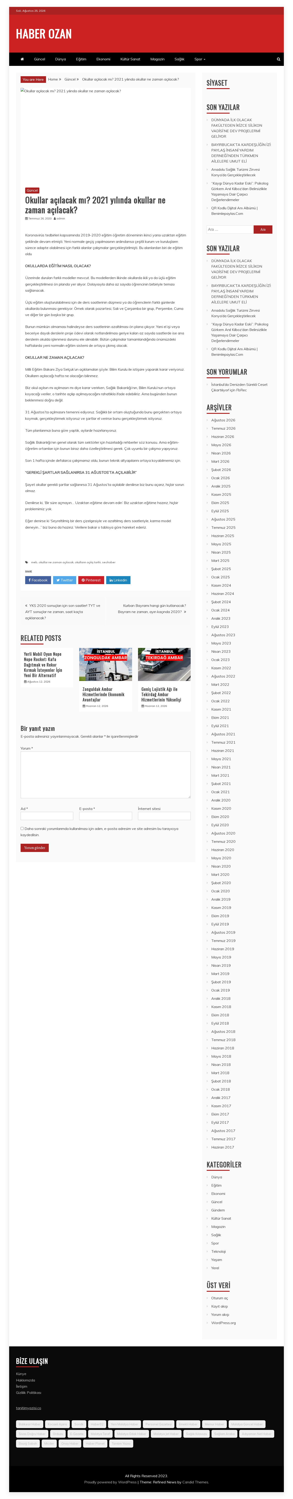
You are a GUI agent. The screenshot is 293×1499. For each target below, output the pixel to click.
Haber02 (97, 1424)
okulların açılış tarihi (88, 562)
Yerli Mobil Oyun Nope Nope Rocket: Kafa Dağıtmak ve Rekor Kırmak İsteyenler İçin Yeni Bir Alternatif (43, 664)
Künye (21, 1373)
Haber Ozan (44, 33)
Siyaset (217, 82)
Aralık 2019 (221, 899)
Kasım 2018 (221, 1006)
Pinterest (93, 580)
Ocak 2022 (220, 701)
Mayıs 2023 (221, 643)
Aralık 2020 (221, 800)
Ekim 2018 (220, 1015)
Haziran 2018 (222, 1048)
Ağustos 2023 (223, 635)
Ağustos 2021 (223, 734)
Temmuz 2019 (223, 940)
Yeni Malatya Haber (124, 1424)
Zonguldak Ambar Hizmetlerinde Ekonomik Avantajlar (104, 694)
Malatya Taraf (100, 1434)
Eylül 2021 (220, 725)
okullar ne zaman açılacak (56, 562)
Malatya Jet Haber (166, 1434)
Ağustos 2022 (223, 676)
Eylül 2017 (220, 1122)
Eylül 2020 (220, 825)
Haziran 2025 (222, 535)
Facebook (39, 580)
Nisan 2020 (221, 866)
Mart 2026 (220, 461)
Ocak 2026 (220, 478)
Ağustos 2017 (223, 1130)
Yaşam (216, 1259)
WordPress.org (223, 1322)
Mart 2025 (220, 560)
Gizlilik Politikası (28, 1392)
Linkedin (120, 580)
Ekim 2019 (220, 915)
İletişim (21, 1386)
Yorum (27, 748)
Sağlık (179, 59)
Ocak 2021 (220, 792)
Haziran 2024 (222, 593)
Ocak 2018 (220, 1089)
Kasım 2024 (221, 585)
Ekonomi (103, 59)
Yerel (215, 1268)
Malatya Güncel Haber (247, 1424)
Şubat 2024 (221, 602)
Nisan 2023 (221, 651)
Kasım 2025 (221, 494)
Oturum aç (219, 1298)
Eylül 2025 (220, 511)
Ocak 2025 (220, 577)
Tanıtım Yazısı (121, 1443)
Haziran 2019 (222, 949)
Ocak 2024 (220, 610)
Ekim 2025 (220, 502)
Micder (49, 1443)
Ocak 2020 (220, 891)
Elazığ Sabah (28, 1443)
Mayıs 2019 (221, 957)
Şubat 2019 (221, 982)
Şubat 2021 (221, 783)
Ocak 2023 (220, 659)
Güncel (39, 59)
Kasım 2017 (221, 1106)
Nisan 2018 (221, 1064)
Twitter (66, 580)
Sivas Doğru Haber (32, 1434)
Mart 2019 (220, 973)
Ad (24, 808)
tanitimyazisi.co (28, 1408)
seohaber (108, 562)
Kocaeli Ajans (57, 1424)
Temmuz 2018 (223, 1039)
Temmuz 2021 (223, 742)
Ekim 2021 (220, 717)
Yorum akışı (220, 1314)
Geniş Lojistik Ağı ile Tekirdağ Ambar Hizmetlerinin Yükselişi (161, 694)
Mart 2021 (220, 775)
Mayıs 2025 (221, 544)
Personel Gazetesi (159, 1424)
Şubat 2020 (221, 882)
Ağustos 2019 (223, 932)
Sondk (79, 1424)
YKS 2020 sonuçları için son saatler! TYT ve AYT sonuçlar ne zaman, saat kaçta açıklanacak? (62, 611)
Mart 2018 (220, 1072)
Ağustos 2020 (223, 833)
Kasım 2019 (221, 907)
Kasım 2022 (221, 668)
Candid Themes (195, 1482)
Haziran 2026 (222, 436)
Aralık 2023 (221, 618)
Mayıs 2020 (221, 858)
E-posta (87, 808)
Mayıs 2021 (221, 759)
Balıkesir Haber (30, 1424)
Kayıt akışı (219, 1306)
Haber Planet (95, 1443)
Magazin (157, 59)
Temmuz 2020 (223, 841)
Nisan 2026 (221, 453)
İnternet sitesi (149, 808)
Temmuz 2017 (223, 1139)
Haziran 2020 (222, 849)
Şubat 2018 (221, 1081)
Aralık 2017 (221, 1097)
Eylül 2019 (220, 924)
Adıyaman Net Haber (256, 1434)
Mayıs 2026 (221, 445)
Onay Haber (70, 1443)
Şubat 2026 (221, 469)
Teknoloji (218, 1251)
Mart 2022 (220, 684)
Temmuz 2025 (223, 527)
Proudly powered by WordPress (111, 1482)
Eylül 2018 (220, 1023)
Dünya (60, 59)
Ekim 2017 (220, 1114)
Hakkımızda (25, 1380)
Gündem (218, 1210)
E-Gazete (77, 1434)
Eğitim (81, 59)
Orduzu (58, 1434)
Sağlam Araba (224, 1434)
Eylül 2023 (220, 626)
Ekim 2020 (220, 816)
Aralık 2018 (221, 998)
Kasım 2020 (221, 808)
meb (34, 562)
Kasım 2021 (221, 709)
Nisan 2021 (221, 767)
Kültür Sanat (130, 59)
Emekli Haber (188, 1424)
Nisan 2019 (221, 965)
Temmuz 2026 (223, 428)
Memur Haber (214, 1424)
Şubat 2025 (221, 568)
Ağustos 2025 (223, 519)
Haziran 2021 (222, 750)
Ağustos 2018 (223, 1031)
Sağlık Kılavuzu (196, 1434)
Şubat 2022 (221, 692)
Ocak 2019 (220, 990)
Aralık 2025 (221, 486)
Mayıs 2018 (221, 1056)
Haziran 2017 (222, 1147)
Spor (198, 59)
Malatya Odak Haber (131, 1434)
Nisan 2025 (221, 552)
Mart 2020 (220, 874)
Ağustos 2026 (223, 420)
